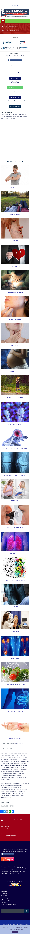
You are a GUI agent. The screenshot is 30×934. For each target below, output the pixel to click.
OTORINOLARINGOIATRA (15, 528)
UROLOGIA (15, 658)
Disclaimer (3, 902)
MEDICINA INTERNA (15, 424)
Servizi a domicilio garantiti (15, 72)
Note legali (4, 891)
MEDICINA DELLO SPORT (15, 398)
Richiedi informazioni (10, 835)
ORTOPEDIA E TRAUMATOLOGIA (15, 475)
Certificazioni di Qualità (7, 900)
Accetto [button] (15, 932)
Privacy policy (4, 893)
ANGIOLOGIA (15, 241)
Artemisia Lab (4, 30)
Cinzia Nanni (19, 743)
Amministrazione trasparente (8, 904)
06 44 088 (15, 82)
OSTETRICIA (15, 501)
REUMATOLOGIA (15, 738)
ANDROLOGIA (15, 214)
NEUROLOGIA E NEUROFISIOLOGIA (15, 448)
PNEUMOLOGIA (15, 553)
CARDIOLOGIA (15, 266)
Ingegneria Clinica (5, 899)
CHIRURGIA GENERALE (15, 292)
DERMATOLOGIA (15, 319)
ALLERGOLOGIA (15, 187)
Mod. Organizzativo (6, 897)
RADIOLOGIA (15, 607)
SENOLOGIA (15, 632)
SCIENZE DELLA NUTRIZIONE (15, 684)
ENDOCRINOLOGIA (15, 345)
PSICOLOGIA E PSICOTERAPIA (15, 580)
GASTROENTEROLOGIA (15, 711)
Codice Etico (4, 895)
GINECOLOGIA (15, 371)
